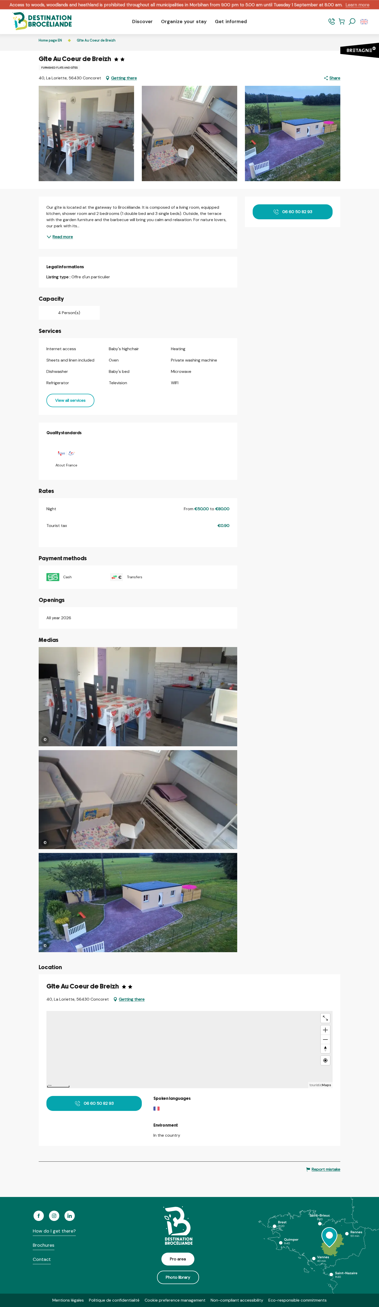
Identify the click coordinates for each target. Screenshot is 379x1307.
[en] (364, 21)
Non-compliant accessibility (237, 1300)
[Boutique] (341, 24)
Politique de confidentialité (114, 1300)
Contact (42, 1259)
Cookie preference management (175, 1300)
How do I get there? (54, 1231)
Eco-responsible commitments (297, 1300)
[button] (352, 21)
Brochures (43, 1245)
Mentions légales (68, 1300)
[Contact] (331, 24)
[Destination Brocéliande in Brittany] (38, 21)
